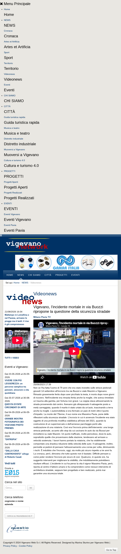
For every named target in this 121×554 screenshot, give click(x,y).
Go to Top (111, 550)
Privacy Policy (10, 546)
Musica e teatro (11, 128)
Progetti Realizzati (13, 192)
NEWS (7, 20)
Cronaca (8, 30)
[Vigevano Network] (26, 245)
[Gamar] (66, 262)
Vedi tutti (10, 463)
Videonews (9, 74)
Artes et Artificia (11, 41)
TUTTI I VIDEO (12, 358)
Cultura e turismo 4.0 (14, 160)
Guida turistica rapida (14, 117)
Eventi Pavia (10, 225)
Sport (6, 52)
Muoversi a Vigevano (14, 149)
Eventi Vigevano (12, 214)
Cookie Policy (25, 546)
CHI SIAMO (9, 95)
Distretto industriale (13, 138)
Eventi (7, 84)
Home (7, 9)
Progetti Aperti (11, 182)
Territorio (8, 63)
